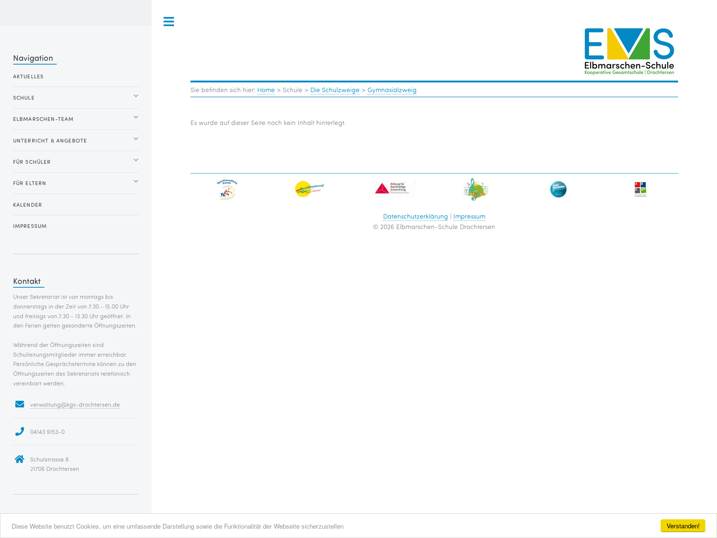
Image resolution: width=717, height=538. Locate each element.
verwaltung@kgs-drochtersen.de (75, 404)
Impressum (469, 216)
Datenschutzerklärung (415, 216)
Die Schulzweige (335, 89)
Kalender (27, 204)
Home (266, 89)
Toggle (169, 22)
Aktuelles (28, 76)
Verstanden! (683, 525)
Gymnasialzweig (392, 89)
